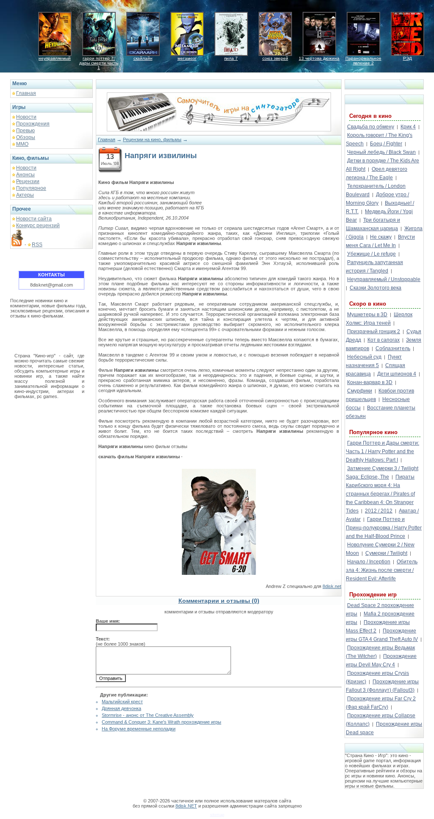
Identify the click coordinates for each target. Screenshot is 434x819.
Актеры (25, 195)
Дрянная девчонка (121, 708)
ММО (22, 144)
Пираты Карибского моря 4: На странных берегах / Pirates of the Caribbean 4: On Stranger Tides (380, 494)
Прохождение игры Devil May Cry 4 (381, 660)
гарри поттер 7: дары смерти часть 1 (98, 63)
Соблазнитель (393, 348)
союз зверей (275, 58)
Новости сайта (34, 219)
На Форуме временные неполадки (138, 728)
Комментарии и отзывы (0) (218, 600)
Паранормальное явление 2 (363, 60)
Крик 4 (408, 127)
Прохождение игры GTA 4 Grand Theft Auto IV (382, 635)
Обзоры (25, 137)
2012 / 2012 (378, 511)
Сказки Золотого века (375, 288)
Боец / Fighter (386, 144)
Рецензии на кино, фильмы (152, 139)
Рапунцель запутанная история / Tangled (374, 266)
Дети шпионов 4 (396, 374)
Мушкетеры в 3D (367, 315)
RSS (37, 245)
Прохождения (33, 124)
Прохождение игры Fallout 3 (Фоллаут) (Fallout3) (382, 686)
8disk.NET (186, 805)
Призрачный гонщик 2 (373, 331)
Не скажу (381, 237)
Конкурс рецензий (38, 225)
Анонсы (25, 175)
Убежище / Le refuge (371, 254)
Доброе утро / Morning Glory (377, 199)
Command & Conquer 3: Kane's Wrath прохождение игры (161, 721)
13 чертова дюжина (319, 58)
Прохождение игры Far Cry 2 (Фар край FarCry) (381, 703)
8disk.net (332, 586)
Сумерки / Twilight (386, 553)
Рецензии (27, 181)
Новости (26, 117)
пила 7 (231, 58)
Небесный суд (364, 357)
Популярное (31, 188)
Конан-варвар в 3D (369, 382)
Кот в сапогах (383, 340)
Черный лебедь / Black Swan (381, 152)
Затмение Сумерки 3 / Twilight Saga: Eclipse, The (382, 472)
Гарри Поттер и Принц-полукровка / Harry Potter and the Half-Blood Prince (384, 527)
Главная (26, 93)
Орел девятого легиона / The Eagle (376, 173)
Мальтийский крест (122, 701)
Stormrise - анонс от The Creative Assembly (148, 715)
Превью (25, 131)
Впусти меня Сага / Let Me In (380, 241)
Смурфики (359, 391)
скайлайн (143, 58)
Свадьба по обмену (370, 127)
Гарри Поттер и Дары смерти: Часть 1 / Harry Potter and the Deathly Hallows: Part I (382, 451)
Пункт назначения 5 (374, 361)
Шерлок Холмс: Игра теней (379, 319)
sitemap (217, 815)
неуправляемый (55, 58)
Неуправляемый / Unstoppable (383, 279)
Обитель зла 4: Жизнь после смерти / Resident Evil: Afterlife (381, 570)
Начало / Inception (368, 562)
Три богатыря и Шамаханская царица (373, 224)
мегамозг (187, 58)
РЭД (407, 58)
